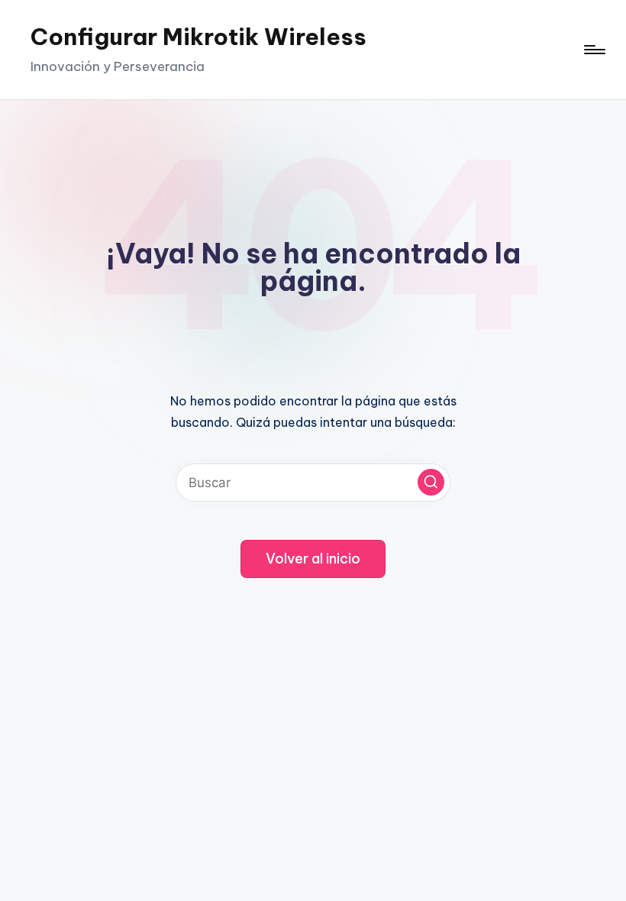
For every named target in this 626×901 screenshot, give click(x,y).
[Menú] (593, 49)
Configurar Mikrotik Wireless (198, 36)
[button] (431, 482)
